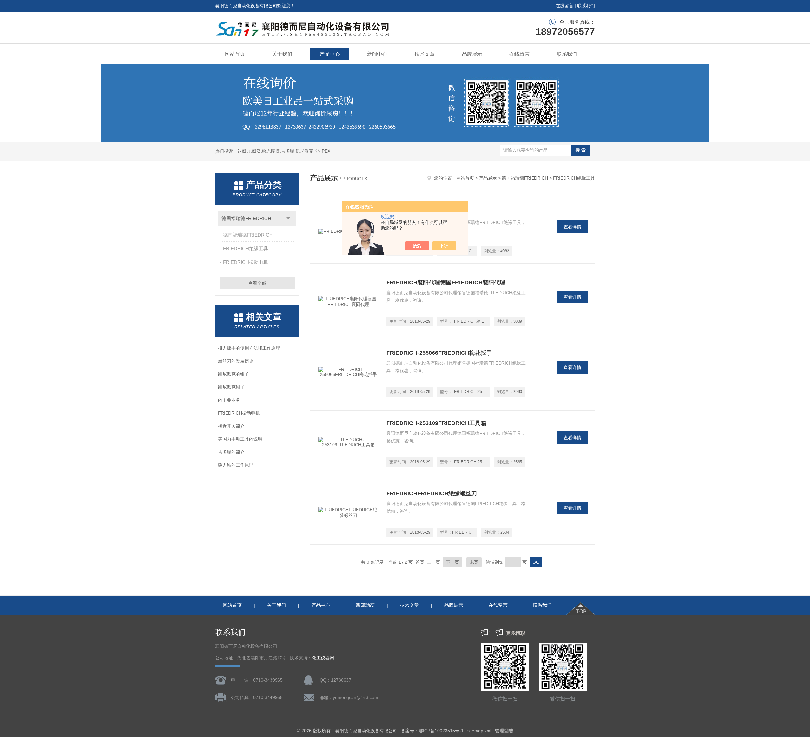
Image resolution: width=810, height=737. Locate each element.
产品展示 (488, 178)
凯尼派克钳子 (231, 387)
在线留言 (564, 5)
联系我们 (586, 5)
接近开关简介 (231, 426)
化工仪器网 (323, 658)
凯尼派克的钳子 (233, 374)
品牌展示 (472, 54)
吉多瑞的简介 (231, 451)
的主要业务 (229, 400)
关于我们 (282, 54)
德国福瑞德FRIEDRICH (246, 218)
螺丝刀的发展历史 (235, 361)
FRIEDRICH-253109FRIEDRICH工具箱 (436, 423)
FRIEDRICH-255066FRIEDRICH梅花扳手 (439, 353)
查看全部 (257, 283)
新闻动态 (365, 605)
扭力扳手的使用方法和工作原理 (249, 348)
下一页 (452, 562)
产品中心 (330, 54)
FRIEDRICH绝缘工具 (245, 248)
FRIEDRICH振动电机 (245, 262)
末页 (474, 562)
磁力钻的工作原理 (235, 464)
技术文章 (424, 54)
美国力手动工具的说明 (240, 439)
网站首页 (235, 54)
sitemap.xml (479, 730)
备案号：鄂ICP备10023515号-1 (432, 730)
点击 (288, 218)
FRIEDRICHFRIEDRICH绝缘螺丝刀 (431, 493)
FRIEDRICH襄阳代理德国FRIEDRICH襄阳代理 (445, 282)
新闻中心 (377, 54)
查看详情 (572, 226)
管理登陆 (504, 730)
